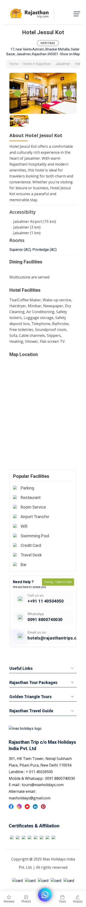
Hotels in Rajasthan (37, 64)
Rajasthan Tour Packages (33, 682)
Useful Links (21, 668)
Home (13, 64)
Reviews (9, 901)
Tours (62, 901)
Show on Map (70, 54)
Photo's (26, 901)
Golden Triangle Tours (30, 696)
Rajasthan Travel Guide (31, 710)
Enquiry (78, 901)
